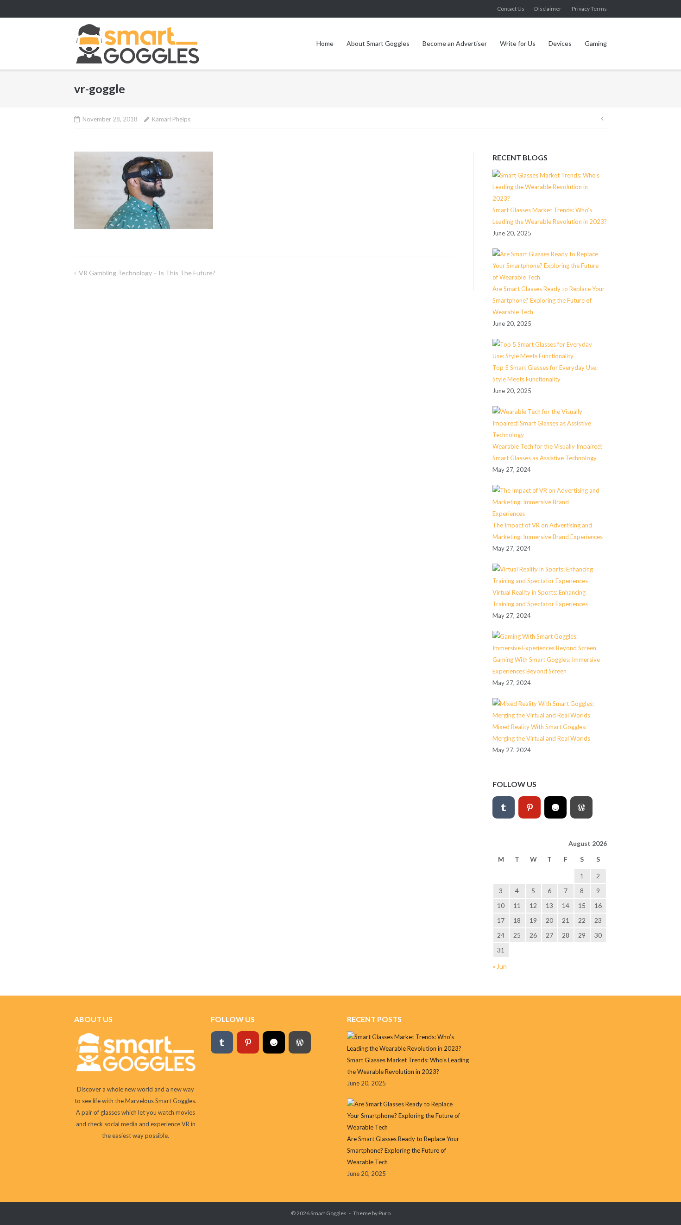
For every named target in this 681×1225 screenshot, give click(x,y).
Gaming (596, 43)
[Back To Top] (658, 1202)
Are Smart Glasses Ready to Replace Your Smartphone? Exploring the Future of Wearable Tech (548, 300)
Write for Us (518, 43)
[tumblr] (503, 807)
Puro (384, 1213)
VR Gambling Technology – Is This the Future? (147, 273)
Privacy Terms (589, 8)
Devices (560, 43)
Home (325, 43)
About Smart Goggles (378, 43)
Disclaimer (547, 8)
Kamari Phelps (171, 119)
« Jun (499, 966)
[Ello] (555, 807)
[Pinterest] (529, 807)
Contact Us (510, 8)
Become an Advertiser (454, 43)
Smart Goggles (328, 1213)
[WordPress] (581, 807)
